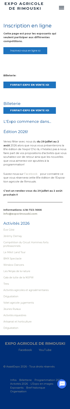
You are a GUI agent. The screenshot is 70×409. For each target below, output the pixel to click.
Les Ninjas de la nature (16, 271)
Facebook (30, 173)
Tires (6, 283)
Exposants (16, 387)
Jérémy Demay (12, 236)
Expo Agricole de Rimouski (35, 343)
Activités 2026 (19, 383)
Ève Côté (8, 229)
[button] (61, 8)
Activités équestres (14, 315)
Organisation (18, 391)
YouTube (45, 350)
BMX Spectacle (12, 258)
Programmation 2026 (48, 380)
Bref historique (35, 387)
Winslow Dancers (13, 264)
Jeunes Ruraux (12, 309)
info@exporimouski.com (20, 213)
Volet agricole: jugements (18, 302)
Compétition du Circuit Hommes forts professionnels (25, 244)
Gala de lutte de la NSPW (18, 277)
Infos (13, 380)
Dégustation (10, 296)
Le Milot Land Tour (14, 252)
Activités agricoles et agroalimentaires (26, 290)
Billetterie (25, 380)
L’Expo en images (42, 383)
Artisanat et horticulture (17, 321)
